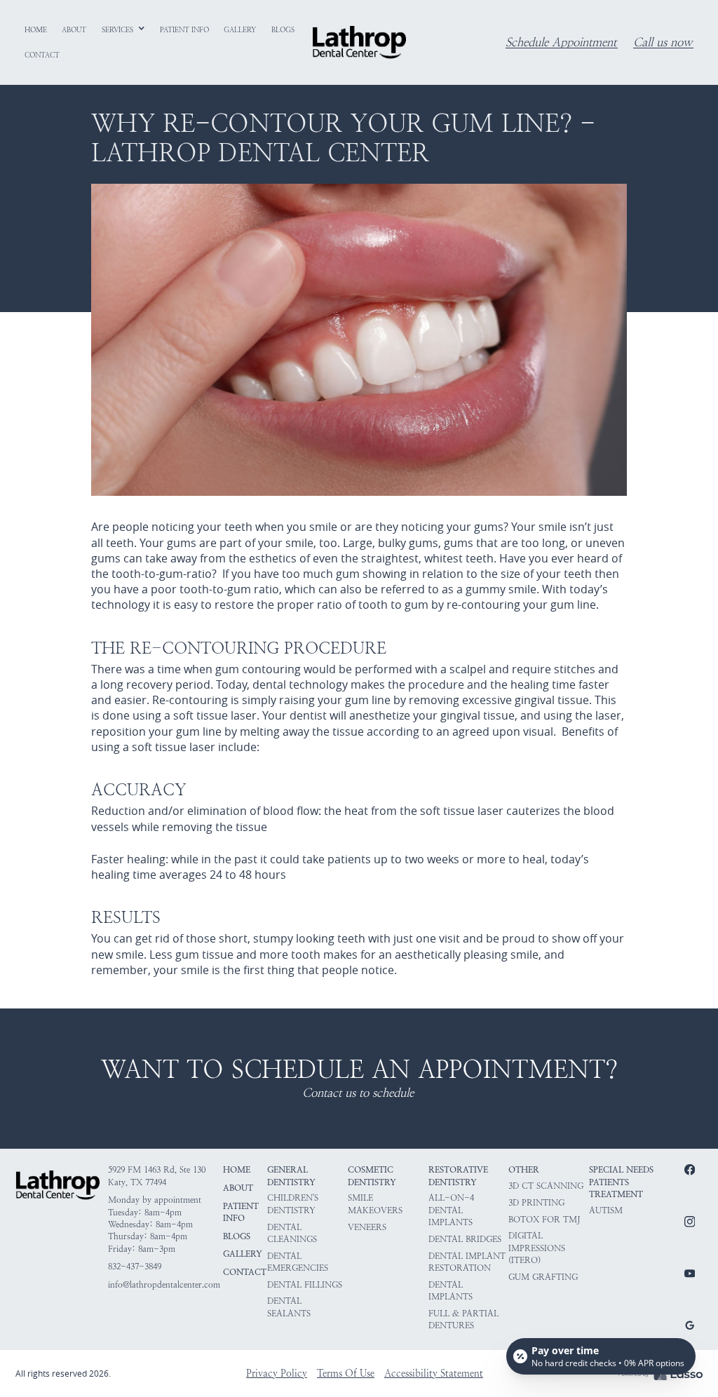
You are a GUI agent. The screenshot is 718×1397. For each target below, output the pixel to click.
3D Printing (536, 1203)
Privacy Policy (276, 1373)
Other (523, 1170)
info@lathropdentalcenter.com (164, 1285)
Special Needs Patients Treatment (621, 1182)
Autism (606, 1210)
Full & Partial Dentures (463, 1319)
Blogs (236, 1236)
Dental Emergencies (297, 1262)
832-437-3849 (134, 1266)
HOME (236, 1170)
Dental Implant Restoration (467, 1262)
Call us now (662, 42)
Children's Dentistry (292, 1204)
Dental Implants (450, 1291)
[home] (359, 42)
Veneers (367, 1227)
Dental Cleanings (292, 1233)
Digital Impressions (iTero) (536, 1248)
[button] (124, 30)
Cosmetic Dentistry (372, 1176)
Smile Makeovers (375, 1204)
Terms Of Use (345, 1373)
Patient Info (241, 1212)
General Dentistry (291, 1176)
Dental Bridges (464, 1239)
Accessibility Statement (433, 1373)
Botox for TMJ (544, 1219)
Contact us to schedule (358, 1093)
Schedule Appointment (561, 42)
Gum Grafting (543, 1277)
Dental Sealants (289, 1307)
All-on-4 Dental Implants (451, 1210)
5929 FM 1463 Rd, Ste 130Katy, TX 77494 (156, 1176)
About (238, 1188)
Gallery (242, 1254)
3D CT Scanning (545, 1186)
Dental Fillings (304, 1285)
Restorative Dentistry (458, 1176)
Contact (244, 1272)
